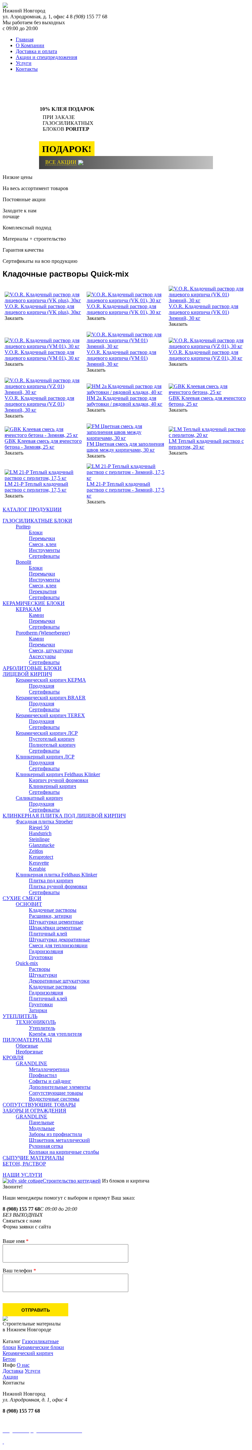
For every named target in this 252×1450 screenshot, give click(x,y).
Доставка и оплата (36, 51)
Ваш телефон (19, 1270)
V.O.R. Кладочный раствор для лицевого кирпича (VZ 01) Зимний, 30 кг (39, 404)
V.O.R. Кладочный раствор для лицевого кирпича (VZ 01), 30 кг (205, 355)
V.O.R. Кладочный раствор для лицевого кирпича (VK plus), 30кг (43, 309)
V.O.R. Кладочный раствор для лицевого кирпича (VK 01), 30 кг (124, 309)
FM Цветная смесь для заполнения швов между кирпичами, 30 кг (125, 447)
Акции (10, 1377)
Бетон (9, 1359)
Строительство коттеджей (72, 1181)
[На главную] (5, 6)
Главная (24, 39)
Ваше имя (16, 1241)
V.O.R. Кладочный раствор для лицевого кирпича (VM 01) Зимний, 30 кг (121, 358)
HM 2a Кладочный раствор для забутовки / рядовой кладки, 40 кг (124, 401)
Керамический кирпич (28, 1353)
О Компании (30, 45)
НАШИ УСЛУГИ (22, 1175)
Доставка (13, 1371)
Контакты (27, 69)
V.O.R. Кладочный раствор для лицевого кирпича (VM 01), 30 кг (42, 355)
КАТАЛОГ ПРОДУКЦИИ (32, 509)
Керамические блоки (40, 1347)
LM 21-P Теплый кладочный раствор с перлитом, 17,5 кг (36, 487)
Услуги (24, 63)
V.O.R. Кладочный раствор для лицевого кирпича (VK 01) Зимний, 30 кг (203, 312)
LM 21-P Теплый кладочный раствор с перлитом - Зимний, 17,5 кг (125, 490)
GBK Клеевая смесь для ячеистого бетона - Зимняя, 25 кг (43, 444)
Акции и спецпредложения (46, 57)
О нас (23, 1365)
